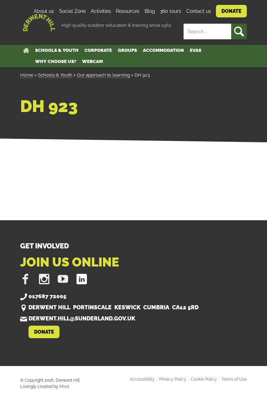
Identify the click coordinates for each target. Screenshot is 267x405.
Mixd (64, 386)
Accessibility (142, 379)
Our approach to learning (103, 75)
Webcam (92, 61)
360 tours (170, 11)
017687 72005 (47, 296)
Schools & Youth (57, 50)
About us (44, 11)
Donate (231, 11)
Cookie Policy (204, 379)
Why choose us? (55, 61)
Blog (150, 11)
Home (26, 75)
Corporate (98, 50)
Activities (101, 11)
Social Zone (72, 11)
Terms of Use (234, 379)
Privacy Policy (172, 379)
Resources (127, 11)
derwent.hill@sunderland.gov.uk (82, 318)
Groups (127, 50)
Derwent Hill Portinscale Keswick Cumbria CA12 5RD (114, 307)
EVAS (195, 50)
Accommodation (163, 50)
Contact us (198, 11)
